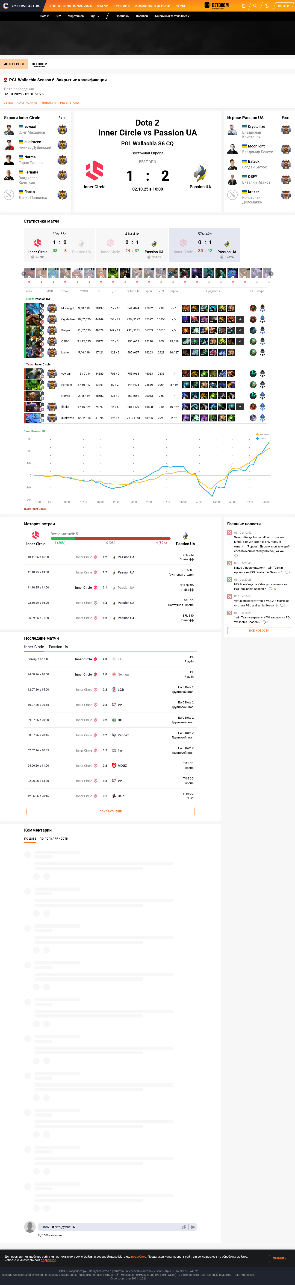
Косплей (142, 16)
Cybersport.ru (118, 1278)
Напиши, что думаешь (58, 1227)
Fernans (66, 384)
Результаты (69, 102)
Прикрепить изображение (184, 1227)
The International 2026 (70, 6)
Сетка (8, 102)
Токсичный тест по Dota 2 (172, 16)
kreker (65, 352)
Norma (65, 395)
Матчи (103, 6)
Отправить (193, 1227)
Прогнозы (122, 16)
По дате (30, 838)
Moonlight (67, 308)
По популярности (54, 838)
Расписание (27, 102)
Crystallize (68, 319)
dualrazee (67, 418)
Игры (180, 6)
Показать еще (111, 811)
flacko (65, 407)
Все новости (259, 630)
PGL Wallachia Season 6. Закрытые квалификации (58, 80)
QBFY (65, 341)
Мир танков (76, 16)
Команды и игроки (152, 6)
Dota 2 (44, 16)
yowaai (66, 373)
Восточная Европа (147, 153)
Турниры (122, 6)
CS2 (58, 16)
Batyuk (65, 330)
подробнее (138, 1256)
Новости (49, 102)
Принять (280, 1258)
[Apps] (243, 6)
